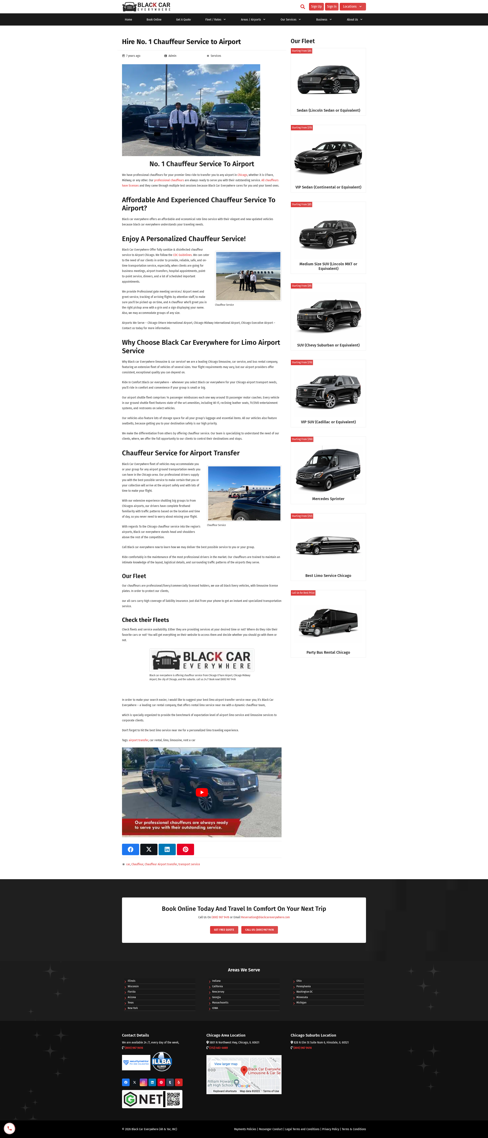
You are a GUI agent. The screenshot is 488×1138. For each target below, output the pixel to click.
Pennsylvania (303, 986)
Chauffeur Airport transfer (161, 864)
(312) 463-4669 (218, 1048)
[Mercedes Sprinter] (328, 470)
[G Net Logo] (152, 1099)
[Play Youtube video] (202, 792)
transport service (189, 864)
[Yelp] (179, 1082)
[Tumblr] (170, 1082)
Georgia (216, 997)
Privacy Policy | (332, 1129)
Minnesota (302, 997)
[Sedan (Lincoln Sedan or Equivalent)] (328, 82)
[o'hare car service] (146, 7)
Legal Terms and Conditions (302, 1129)
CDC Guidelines (182, 255)
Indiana (216, 980)
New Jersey (218, 991)
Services (216, 56)
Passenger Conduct (271, 1129)
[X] (134, 1082)
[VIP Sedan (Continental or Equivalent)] (328, 158)
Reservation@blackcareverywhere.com (265, 917)
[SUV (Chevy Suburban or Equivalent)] (328, 317)
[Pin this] (185, 849)
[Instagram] (143, 1082)
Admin (172, 56)
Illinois (131, 980)
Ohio (299, 980)
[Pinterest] (161, 1082)
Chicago (242, 175)
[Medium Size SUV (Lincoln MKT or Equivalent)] (328, 238)
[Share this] (130, 849)
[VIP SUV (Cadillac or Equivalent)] (328, 393)
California (217, 986)
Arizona (132, 997)
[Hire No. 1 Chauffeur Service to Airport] (191, 67)
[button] (303, 6)
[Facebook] (126, 1082)
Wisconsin (133, 986)
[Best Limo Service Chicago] (328, 547)
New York (133, 1008)
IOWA (215, 1008)
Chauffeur (137, 864)
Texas (131, 1002)
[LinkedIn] (152, 1082)
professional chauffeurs (169, 180)
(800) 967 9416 (220, 917)
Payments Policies (245, 1129)
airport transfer (138, 740)
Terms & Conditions (354, 1129)
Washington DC (304, 991)
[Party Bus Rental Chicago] (328, 624)
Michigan (301, 1002)
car (128, 864)
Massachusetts (220, 1002)
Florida (132, 991)
